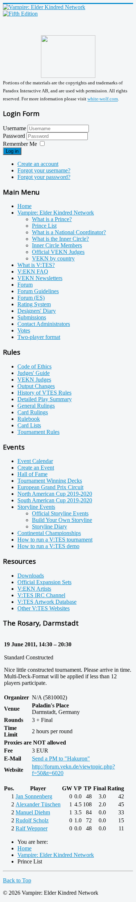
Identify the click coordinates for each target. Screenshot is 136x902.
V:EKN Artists (34, 589)
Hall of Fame (32, 474)
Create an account (37, 164)
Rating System (34, 304)
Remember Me (20, 144)
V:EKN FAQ (32, 271)
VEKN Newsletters (39, 278)
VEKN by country (53, 258)
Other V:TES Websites (43, 608)
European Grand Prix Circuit (50, 487)
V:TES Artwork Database (47, 602)
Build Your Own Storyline (62, 520)
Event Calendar (35, 461)
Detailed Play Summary (44, 399)
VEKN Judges (34, 379)
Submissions (31, 317)
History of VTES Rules (44, 393)
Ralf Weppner (32, 828)
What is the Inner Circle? (60, 239)
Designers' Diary (36, 311)
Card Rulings (32, 412)
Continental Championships (49, 533)
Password (14, 136)
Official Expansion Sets (44, 582)
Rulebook (28, 419)
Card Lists (29, 425)
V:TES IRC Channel (41, 595)
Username (14, 128)
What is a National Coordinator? (69, 232)
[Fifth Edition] (20, 14)
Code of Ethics (34, 366)
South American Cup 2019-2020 (54, 500)
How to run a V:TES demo (48, 546)
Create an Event (35, 467)
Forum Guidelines (38, 291)
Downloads (30, 575)
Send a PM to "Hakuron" (61, 758)
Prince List (44, 226)
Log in (12, 151)
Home (24, 206)
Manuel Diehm (33, 812)
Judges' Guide (33, 373)
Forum (25, 285)
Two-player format (38, 337)
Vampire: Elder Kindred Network (55, 212)
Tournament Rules (38, 432)
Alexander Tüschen (38, 804)
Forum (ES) (31, 298)
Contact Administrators (43, 324)
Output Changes (36, 386)
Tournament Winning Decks (49, 481)
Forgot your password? (43, 177)
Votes (23, 330)
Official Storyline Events (60, 513)
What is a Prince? (52, 219)
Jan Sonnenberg (34, 796)
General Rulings (36, 406)
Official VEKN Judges (58, 252)
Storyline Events (36, 507)
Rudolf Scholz (32, 820)
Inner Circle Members (57, 245)
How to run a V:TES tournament (54, 539)
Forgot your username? (43, 170)
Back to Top (17, 880)
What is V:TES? (36, 265)
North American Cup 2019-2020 (54, 494)
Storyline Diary (49, 526)
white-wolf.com (102, 99)
